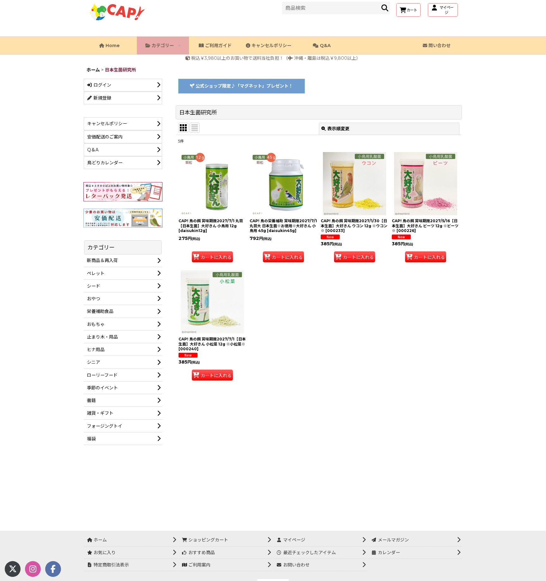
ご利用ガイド (218, 45)
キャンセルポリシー (270, 45)
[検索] (384, 8)
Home (112, 45)
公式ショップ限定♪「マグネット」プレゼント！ (243, 86)
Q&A (324, 45)
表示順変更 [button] (338, 128)
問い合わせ (439, 45)
